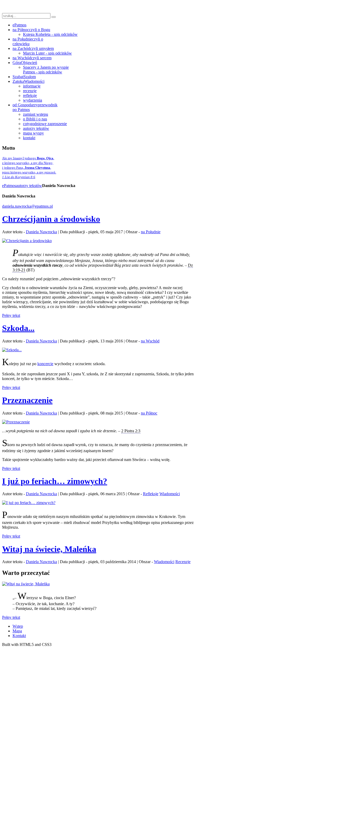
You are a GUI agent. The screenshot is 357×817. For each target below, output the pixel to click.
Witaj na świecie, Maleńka (49, 549)
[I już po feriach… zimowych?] (28, 502)
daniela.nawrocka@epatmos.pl (27, 206)
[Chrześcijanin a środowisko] (27, 240)
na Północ (149, 413)
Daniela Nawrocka (41, 232)
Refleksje (150, 494)
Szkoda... (18, 328)
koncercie (45, 363)
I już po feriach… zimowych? (54, 481)
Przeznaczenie (27, 400)
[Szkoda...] (12, 350)
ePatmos (9, 185)
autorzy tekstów (29, 185)
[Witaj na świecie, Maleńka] (26, 584)
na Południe (150, 232)
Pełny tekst (11, 315)
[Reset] (53, 17)
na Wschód (150, 341)
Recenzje (183, 561)
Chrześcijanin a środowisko (51, 219)
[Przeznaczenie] (16, 422)
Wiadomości (169, 494)
